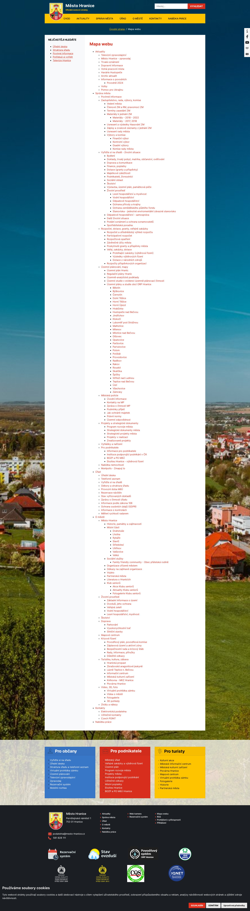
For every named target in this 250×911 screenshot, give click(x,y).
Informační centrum (117, 673)
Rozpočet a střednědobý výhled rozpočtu (130, 232)
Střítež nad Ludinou (123, 378)
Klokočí (117, 319)
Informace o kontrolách (114, 510)
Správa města (104, 18)
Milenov (117, 329)
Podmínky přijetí (116, 409)
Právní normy (114, 416)
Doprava (106, 621)
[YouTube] (247, 42)
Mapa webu (162, 813)
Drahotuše (118, 530)
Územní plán (112, 766)
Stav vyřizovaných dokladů (116, 496)
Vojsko (110, 572)
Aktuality (83, 18)
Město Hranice (109, 520)
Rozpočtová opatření (118, 239)
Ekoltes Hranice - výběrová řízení (125, 461)
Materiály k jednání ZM (119, 114)
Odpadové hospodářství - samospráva (128, 214)
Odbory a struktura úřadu (115, 485)
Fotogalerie (113, 697)
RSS (159, 816)
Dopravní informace (112, 65)
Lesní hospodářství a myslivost (130, 193)
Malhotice (118, 325)
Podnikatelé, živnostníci (120, 176)
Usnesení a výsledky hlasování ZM (125, 124)
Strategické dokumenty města (123, 430)
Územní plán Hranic (117, 270)
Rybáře (116, 537)
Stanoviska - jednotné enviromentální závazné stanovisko (144, 211)
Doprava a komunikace (119, 162)
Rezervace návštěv (111, 492)
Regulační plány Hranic (119, 273)
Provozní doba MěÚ (112, 489)
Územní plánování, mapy (114, 266)
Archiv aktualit (109, 75)
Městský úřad (112, 759)
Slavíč (116, 541)
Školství (111, 183)
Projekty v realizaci (117, 437)
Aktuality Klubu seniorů (125, 589)
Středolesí (118, 544)
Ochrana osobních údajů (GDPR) (118, 506)
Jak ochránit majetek (118, 412)
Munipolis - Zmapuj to (113, 468)
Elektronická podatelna (113, 711)
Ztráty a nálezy (109, 704)
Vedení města (114, 103)
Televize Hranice (62, 60)
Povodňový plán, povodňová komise (127, 642)
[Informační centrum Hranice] (247, 31)
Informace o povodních (114, 79)
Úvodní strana (117, 29)
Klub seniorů (113, 582)
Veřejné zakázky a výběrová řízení (124, 763)
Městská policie (109, 395)
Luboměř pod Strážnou (125, 322)
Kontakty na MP (115, 402)
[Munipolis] (247, 48)
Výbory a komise (116, 134)
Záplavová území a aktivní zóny (124, 645)
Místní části (113, 527)
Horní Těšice (119, 301)
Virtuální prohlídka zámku (121, 690)
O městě (138, 18)
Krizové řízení (108, 638)
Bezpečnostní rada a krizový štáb (125, 648)
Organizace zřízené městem (122, 565)
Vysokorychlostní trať (118, 628)
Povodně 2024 (115, 82)
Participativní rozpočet (119, 235)
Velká (116, 555)
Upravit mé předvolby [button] (234, 905)
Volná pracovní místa (112, 68)
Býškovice (118, 291)
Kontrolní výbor (121, 141)
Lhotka (116, 534)
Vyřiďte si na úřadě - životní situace (120, 152)
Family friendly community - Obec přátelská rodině (140, 562)
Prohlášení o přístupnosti (169, 820)
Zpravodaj (55, 780)
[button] (196, 6)
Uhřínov (117, 548)
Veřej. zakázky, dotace (119, 249)
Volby (104, 86)
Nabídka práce (177, 18)
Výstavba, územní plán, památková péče (129, 187)
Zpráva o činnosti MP (118, 405)
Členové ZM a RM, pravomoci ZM (125, 107)
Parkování (112, 624)
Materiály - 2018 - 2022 (126, 117)
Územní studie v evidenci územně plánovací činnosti (135, 280)
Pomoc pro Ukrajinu (112, 89)
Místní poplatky (113, 784)
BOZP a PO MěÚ (116, 457)
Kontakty (155, 18)
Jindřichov (118, 315)
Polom (116, 350)
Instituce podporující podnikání (122, 777)
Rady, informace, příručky (121, 652)
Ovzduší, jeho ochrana (119, 603)
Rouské (117, 367)
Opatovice (118, 339)
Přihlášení (161, 823)
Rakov (116, 364)
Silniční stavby (115, 631)
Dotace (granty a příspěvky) (122, 169)
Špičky (116, 374)
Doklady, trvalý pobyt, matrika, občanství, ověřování (135, 159)
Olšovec (117, 336)
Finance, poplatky (116, 166)
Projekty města (113, 773)
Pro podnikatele (109, 447)
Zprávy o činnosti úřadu (114, 499)
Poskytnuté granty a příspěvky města (127, 246)
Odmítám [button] (213, 905)
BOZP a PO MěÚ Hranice (118, 791)
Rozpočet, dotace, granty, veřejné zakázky (124, 228)
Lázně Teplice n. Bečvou (120, 669)
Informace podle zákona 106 (116, 503)
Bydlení (111, 155)
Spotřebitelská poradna (120, 225)
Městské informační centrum (175, 763)
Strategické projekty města (122, 433)
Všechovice (119, 388)
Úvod (68, 18)
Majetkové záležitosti (118, 173)
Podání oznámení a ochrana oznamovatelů (130, 221)
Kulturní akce (167, 760)
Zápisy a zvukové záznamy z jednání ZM (129, 127)
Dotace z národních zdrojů (127, 259)
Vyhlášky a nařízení (111, 444)
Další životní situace (118, 218)
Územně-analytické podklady (123, 277)
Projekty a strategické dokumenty (119, 423)
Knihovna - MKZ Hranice (120, 680)
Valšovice (118, 551)
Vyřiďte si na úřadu (60, 760)
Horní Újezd (119, 305)
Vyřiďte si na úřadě (111, 482)
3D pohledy (113, 701)
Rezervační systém (60, 784)
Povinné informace (111, 96)
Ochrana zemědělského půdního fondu (134, 207)
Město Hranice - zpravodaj (115, 58)
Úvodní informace (116, 398)
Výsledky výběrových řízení (128, 256)
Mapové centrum (110, 635)
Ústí (115, 385)
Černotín (117, 294)
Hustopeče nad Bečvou (125, 312)
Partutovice (119, 346)
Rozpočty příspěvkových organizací (126, 263)
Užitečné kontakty (111, 714)
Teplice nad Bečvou (123, 381)
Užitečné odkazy (114, 780)
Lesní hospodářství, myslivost (123, 614)
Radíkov (117, 360)
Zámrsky (117, 391)
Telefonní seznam (110, 478)
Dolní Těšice (119, 298)
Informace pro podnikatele (121, 450)
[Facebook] (247, 37)
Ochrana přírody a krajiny (126, 204)
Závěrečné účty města (119, 242)
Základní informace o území (122, 600)
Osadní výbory (121, 145)
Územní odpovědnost (118, 419)
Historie (164, 784)
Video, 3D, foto (109, 687)
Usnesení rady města (118, 131)
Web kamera (135, 813)
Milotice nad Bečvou (124, 332)
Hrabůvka (118, 308)
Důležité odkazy (116, 655)
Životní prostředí (116, 190)
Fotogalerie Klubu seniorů (126, 593)
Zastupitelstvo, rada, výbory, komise (121, 100)
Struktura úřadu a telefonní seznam (69, 767)
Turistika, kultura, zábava (114, 659)
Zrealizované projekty (119, 440)
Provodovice (120, 357)
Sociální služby (115, 558)
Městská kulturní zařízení (120, 676)
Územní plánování (60, 774)
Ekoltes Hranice (113, 787)
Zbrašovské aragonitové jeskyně (125, 666)
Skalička (117, 371)
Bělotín (116, 287)
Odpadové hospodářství (126, 200)
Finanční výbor (121, 138)
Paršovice (118, 343)
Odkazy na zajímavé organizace (124, 569)
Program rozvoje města (120, 426)
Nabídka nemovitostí (112, 464)
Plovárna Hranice (116, 683)
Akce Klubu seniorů (123, 586)
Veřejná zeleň (114, 607)
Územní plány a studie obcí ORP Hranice (129, 284)
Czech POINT (108, 718)
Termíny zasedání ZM (118, 110)
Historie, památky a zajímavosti (124, 523)
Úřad (123, 18)
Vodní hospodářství (123, 197)
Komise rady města (123, 148)
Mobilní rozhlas (58, 787)
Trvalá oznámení (110, 61)
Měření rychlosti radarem (114, 513)
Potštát (117, 353)
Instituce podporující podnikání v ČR (127, 454)
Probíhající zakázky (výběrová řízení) (133, 253)
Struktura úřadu (61, 49)
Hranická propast (116, 662)
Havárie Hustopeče (111, 72)
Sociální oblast (115, 180)
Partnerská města (116, 576)
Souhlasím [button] (197, 905)
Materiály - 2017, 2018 (125, 121)
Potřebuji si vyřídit (63, 56)
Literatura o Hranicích (119, 579)
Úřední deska (108, 475)
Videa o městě (115, 694)
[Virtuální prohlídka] (247, 54)
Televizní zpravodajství (113, 55)
